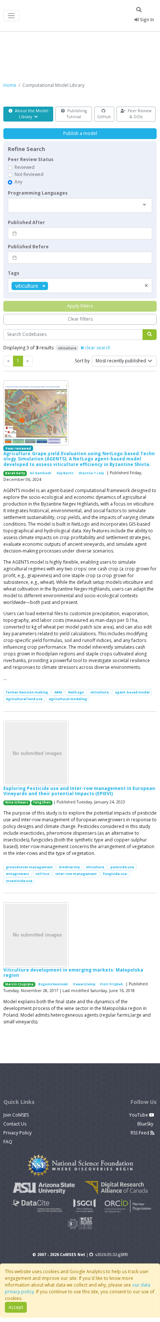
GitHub (104, 116)
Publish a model (80, 133)
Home (9, 85)
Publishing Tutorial (76, 113)
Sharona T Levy (91, 473)
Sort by (82, 361)
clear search (97, 347)
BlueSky (145, 1124)
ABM (58, 692)
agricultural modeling (68, 698)
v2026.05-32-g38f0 (111, 1254)
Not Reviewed (29, 174)
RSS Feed (140, 1133)
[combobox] (80, 205)
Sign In (146, 19)
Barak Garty (15, 473)
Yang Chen (42, 802)
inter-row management (76, 873)
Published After (26, 222)
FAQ (7, 1142)
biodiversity (69, 867)
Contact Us (14, 1124)
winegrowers (17, 873)
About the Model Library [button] (31, 113)
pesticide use (122, 867)
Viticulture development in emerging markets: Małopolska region (73, 972)
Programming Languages (38, 193)
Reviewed (25, 167)
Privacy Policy (17, 1133)
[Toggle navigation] (11, 16)
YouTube (139, 1115)
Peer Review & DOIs (139, 113)
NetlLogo (76, 692)
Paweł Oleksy (84, 984)
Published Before (28, 246)
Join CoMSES (16, 1115)
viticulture (99, 692)
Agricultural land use (24, 698)
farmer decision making (27, 692)
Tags (13, 273)
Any (18, 182)
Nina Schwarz (16, 802)
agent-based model (132, 692)
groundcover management (29, 867)
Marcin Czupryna (19, 984)
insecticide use (19, 880)
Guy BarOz (65, 473)
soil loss (42, 873)
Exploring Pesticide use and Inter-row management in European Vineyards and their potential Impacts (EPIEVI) (79, 791)
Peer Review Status (31, 159)
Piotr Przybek (111, 984)
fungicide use (115, 873)
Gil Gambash (40, 473)
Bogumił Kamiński (53, 984)
